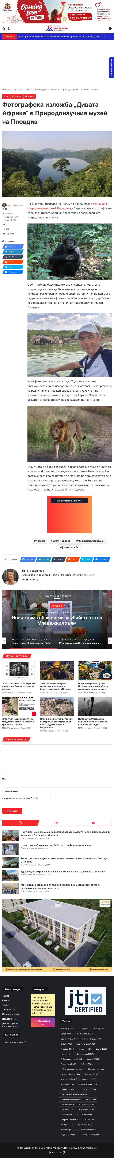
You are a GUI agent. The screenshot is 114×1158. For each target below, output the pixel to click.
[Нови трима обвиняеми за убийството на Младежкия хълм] (10, 849)
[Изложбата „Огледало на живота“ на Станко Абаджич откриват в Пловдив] (95, 706)
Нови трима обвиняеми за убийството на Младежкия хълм (56, 845)
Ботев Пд (67, 1034)
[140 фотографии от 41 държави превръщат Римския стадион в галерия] (19, 670)
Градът (85, 1049)
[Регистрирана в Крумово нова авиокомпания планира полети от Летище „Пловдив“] (10, 862)
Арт (15, 89)
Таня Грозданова (15, 205)
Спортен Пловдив (71, 1119)
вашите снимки (90, 1135)
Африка (40, 540)
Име (4, 778)
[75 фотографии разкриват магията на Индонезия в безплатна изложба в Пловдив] (57, 670)
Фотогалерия (69, 1130)
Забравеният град (71, 1059)
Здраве (93, 1059)
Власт (66, 1044)
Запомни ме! (11, 791)
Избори (87, 1064)
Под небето (86, 1104)
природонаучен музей (91, 540)
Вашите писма (69, 1039)
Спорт (87, 1114)
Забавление (85, 1054)
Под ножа (68, 1109)
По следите (86, 1109)
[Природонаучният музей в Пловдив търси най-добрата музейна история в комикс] (95, 670)
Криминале (69, 1079)
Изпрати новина (10, 1014)
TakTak (5, 1005)
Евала (101, 1049)
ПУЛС (91, 1099)
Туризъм (83, 1125)
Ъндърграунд (68, 1135)
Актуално (97, 605)
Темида (67, 1125)
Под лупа (67, 1104)
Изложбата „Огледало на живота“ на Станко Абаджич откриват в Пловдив (92, 722)
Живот (67, 1054)
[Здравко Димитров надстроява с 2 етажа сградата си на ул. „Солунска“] (10, 875)
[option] (50, 641)
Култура (16, 96)
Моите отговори (87, 1084)
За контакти (8, 1009)
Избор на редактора (72, 1069)
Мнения (67, 1084)
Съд (90, 1119)
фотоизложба (70, 547)
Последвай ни (44, 1022)
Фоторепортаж (90, 1130)
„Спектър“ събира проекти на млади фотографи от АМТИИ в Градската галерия (18, 722)
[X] (30, 579)
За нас (5, 996)
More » (92, 575)
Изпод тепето (97, 1069)
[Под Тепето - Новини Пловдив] (57, 28)
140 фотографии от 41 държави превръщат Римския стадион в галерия (18, 686)
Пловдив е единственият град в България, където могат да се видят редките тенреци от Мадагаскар (56, 723)
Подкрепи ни (9, 1019)
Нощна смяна (87, 1089)
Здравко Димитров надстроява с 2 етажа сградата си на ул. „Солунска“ (55, 36)
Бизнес (98, 1029)
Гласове (67, 1049)
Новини (29, 96)
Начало (8, 89)
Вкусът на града (91, 1039)
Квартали (92, 1074)
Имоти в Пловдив (71, 1074)
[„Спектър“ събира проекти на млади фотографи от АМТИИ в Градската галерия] (19, 706)
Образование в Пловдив (74, 1094)
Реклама (6, 1000)
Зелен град (68, 1064)
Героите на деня (86, 1044)
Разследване (69, 1114)
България (85, 1034)
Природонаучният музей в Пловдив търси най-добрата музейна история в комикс (93, 686)
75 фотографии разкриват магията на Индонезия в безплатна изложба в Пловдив (55, 686)
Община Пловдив (71, 1099)
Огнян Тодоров (61, 540)
